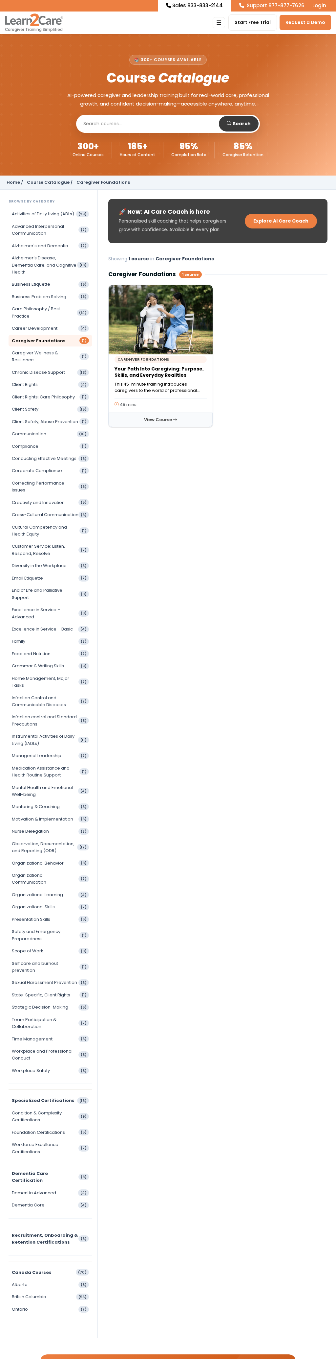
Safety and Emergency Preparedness (49, 935)
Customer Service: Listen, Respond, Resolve (49, 549)
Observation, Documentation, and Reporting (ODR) (49, 847)
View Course (158, 420)
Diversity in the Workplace (49, 565)
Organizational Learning (49, 895)
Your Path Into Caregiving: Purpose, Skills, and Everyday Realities (159, 372)
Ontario (49, 1309)
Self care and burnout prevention (49, 966)
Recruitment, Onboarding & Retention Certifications (49, 1238)
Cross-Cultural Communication (49, 515)
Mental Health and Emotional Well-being (49, 791)
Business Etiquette (49, 284)
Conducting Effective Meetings (49, 458)
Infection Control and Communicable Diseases (49, 701)
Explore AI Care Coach (280, 221)
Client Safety (49, 409)
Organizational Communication (49, 878)
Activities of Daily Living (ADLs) (49, 214)
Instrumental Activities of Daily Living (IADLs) (49, 739)
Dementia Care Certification (49, 1176)
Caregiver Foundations (49, 341)
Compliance (49, 446)
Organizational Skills (49, 907)
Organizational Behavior (49, 863)
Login (319, 5)
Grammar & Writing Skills (49, 666)
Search (242, 123)
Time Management (49, 1039)
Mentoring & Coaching (49, 806)
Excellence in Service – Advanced (49, 613)
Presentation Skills (49, 919)
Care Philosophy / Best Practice (49, 312)
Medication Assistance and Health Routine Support (49, 771)
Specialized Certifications (49, 1100)
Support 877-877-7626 (274, 5)
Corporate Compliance (49, 470)
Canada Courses (49, 1272)
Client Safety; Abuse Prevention (49, 421)
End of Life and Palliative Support (49, 593)
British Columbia (49, 1297)
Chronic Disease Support (49, 372)
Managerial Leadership (49, 755)
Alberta (49, 1284)
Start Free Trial (253, 22)
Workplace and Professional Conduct (49, 1054)
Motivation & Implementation (49, 819)
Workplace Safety (49, 1070)
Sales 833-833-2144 (197, 5)
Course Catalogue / (50, 182)
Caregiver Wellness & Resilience (49, 356)
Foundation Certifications (49, 1132)
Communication (49, 434)
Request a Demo (305, 22)
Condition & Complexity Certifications (49, 1116)
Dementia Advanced (49, 1193)
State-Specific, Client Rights (49, 995)
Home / (15, 182)
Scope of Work (49, 951)
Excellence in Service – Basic (49, 629)
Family (49, 641)
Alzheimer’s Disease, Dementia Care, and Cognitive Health (49, 265)
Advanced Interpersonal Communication (49, 229)
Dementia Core (49, 1205)
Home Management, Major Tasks (49, 681)
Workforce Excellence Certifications (49, 1148)
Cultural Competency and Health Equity (49, 530)
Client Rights (49, 384)
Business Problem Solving (49, 297)
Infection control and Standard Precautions (49, 720)
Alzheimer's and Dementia (49, 246)
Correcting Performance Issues (49, 486)
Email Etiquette (49, 578)
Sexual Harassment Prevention (49, 982)
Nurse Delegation (49, 831)
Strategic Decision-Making (49, 1007)
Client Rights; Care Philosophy (49, 397)
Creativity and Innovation (49, 502)
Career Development (49, 328)
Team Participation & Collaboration (49, 1023)
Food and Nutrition (49, 654)
